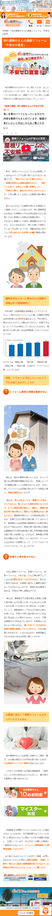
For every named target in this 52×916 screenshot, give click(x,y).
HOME (6, 31)
